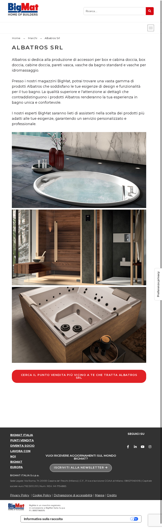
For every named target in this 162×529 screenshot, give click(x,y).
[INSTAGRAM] (150, 447)
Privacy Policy (19, 495)
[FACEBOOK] (128, 447)
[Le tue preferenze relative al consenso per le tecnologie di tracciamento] (158, 284)
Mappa (99, 495)
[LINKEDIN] (135, 447)
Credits (112, 495)
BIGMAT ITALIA (21, 435)
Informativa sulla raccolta (43, 519)
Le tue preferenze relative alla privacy (98, 519)
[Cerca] (150, 11)
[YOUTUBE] (142, 447)
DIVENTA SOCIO (22, 446)
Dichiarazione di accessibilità (73, 495)
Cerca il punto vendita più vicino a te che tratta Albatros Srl (79, 376)
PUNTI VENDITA (22, 440)
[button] (81, 468)
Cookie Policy (42, 495)
